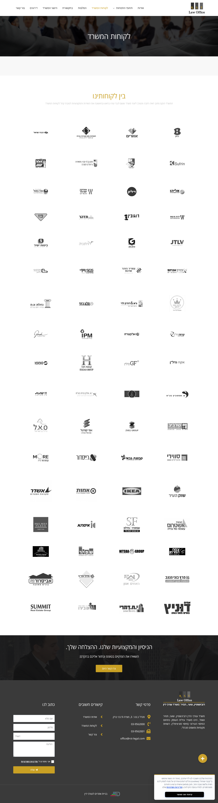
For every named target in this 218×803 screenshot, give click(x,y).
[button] (202, 758)
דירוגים (34, 8)
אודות (141, 8)
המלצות (82, 8)
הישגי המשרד (50, 8)
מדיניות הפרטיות (29, 761)
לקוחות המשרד (100, 8)
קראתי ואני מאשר (184, 794)
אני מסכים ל (35, 761)
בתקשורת (67, 8)
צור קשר (20, 8)
